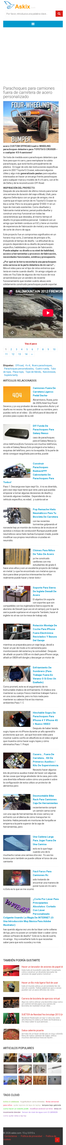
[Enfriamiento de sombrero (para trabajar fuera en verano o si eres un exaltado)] (16, 674)
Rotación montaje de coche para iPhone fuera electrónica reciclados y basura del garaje (45, 633)
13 (19, 354)
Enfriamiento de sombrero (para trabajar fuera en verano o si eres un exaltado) (44, 675)
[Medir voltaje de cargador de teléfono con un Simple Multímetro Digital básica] (25, 1080)
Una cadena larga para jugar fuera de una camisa (44, 840)
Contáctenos (10, 1136)
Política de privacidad (31, 1136)
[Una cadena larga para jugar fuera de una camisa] (16, 843)
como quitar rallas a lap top (14, 1116)
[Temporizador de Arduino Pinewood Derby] (10, 1058)
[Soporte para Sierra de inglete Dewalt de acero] (16, 594)
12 (13, 354)
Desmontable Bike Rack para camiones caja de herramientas (45, 799)
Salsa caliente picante (33, 1030)
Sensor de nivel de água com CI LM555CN (40, 1112)
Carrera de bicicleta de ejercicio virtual (41, 998)
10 (54, 349)
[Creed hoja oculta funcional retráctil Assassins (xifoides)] (54, 1069)
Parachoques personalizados (19, 368)
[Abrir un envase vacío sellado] (25, 1069)
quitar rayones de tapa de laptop (27, 1105)
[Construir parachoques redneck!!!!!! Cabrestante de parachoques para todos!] (16, 470)
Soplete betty (11, 375)
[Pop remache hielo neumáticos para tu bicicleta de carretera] (16, 516)
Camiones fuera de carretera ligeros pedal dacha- (44, 392)
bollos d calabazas (11, 1102)
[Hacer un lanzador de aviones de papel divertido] (11, 970)
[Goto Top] (57, 1139)
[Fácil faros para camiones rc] (16, 878)
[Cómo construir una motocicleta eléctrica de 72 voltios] (25, 1058)
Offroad (19, 365)
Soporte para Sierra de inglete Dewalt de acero (44, 591)
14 (26, 354)
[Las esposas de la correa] (10, 1069)
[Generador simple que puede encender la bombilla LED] (54, 1080)
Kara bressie (49, 372)
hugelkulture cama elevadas (32, 1102)
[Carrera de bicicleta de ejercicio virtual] (11, 1002)
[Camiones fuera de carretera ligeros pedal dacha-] (16, 395)
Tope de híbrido (33, 372)
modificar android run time (41, 1109)
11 (6, 354)
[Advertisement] (33, 51)
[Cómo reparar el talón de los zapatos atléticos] (40, 1058)
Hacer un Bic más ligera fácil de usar (40, 982)
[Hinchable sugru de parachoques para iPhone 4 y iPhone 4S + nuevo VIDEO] (16, 719)
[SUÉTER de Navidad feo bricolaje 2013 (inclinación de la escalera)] (11, 1018)
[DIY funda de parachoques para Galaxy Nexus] (16, 432)
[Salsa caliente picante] (11, 1034)
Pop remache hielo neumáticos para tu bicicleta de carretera (45, 513)
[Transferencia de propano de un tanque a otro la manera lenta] (54, 1058)
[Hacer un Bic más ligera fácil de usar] (11, 986)
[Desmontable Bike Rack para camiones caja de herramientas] (16, 802)
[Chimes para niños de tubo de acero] (16, 557)
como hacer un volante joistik (16, 1109)
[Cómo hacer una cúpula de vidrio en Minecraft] (10, 1080)
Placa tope (18, 372)
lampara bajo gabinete (51, 1105)
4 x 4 (27, 365)
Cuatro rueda (42, 368)
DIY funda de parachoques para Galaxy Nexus (43, 429)
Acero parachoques (42, 365)
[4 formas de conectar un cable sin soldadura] (40, 1080)
